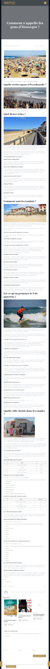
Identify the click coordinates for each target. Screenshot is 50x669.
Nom (5, 650)
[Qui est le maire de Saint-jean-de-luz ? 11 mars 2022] (49, 663)
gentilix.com (8, 581)
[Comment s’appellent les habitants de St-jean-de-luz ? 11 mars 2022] (1, 663)
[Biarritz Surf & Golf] (9, 3)
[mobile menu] (45, 3)
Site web (34, 650)
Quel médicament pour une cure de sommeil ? (39, 615)
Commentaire (7, 636)
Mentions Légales (11, 666)
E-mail (20, 650)
